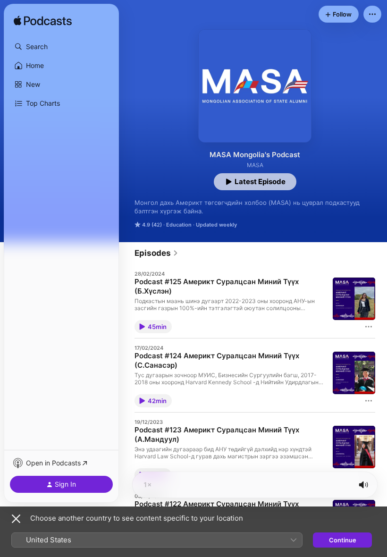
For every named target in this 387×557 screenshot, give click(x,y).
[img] (43, 21)
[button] (61, 47)
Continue (342, 540)
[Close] (16, 519)
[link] (156, 253)
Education (179, 224)
